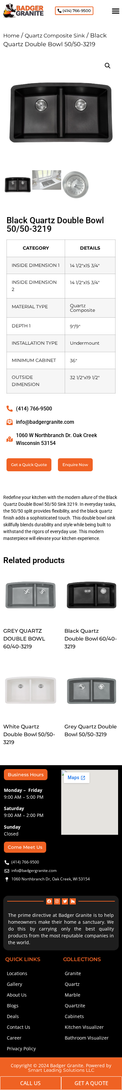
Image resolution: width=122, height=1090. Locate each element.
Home (11, 36)
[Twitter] (65, 901)
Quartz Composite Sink (55, 36)
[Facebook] (49, 901)
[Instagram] (57, 901)
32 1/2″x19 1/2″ (85, 377)
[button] (115, 11)
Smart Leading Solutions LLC (61, 1070)
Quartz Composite (82, 308)
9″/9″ (75, 326)
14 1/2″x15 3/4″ (85, 265)
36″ (73, 360)
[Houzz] (73, 901)
